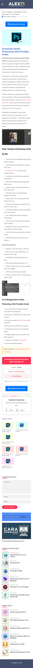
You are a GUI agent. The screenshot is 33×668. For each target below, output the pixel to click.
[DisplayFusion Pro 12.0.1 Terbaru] (5, 555)
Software (9, 12)
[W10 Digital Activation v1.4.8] (5, 620)
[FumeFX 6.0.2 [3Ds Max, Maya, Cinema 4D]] (5, 595)
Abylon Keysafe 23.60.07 (18, 612)
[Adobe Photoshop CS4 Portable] (22, 425)
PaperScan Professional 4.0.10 (20, 652)
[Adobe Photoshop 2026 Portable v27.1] (8, 461)
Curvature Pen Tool (12, 170)
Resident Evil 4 (15, 562)
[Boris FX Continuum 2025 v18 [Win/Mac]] (5, 636)
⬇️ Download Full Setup (16, 24)
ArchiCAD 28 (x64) (16, 570)
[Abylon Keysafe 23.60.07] (5, 612)
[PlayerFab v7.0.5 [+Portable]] (5, 587)
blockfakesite (22, 340)
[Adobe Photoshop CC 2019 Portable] (8, 437)
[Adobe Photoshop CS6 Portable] (22, 449)
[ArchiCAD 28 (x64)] (5, 571)
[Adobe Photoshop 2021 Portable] (8, 425)
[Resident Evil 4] (5, 563)
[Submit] (28, 517)
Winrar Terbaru (22, 320)
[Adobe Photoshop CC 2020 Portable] (8, 449)
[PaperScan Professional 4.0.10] (5, 652)
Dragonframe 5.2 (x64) (17, 644)
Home (4, 12)
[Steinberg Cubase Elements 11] (5, 628)
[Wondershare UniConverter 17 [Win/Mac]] (5, 579)
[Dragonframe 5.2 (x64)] (5, 644)
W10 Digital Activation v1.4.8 (19, 620)
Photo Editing (18, 12)
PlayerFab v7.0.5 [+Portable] (19, 587)
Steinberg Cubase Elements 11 (20, 628)
